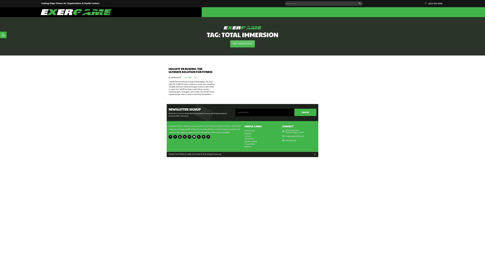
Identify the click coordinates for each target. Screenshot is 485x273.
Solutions (247, 133)
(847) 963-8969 (435, 4)
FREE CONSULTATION (242, 44)
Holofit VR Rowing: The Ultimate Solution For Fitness (190, 70)
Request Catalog (250, 141)
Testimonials (249, 138)
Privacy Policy (249, 144)
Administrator (176, 77)
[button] (3, 35)
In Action (247, 136)
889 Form (248, 146)
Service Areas (249, 130)
